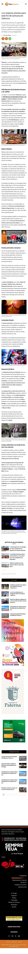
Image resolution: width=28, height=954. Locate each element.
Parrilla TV (24, 882)
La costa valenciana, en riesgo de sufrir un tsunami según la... (17, 593)
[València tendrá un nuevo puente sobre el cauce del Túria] (5, 564)
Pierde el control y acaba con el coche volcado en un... (9, 788)
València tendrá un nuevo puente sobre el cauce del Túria (17, 564)
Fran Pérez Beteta (7, 35)
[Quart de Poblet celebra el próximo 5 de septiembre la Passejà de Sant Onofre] (23, 765)
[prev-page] (2, 570)
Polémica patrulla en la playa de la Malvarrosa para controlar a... (18, 586)
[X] (6, 38)
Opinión (14, 907)
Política (14, 898)
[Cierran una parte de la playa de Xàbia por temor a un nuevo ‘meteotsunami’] (5, 615)
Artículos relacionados (14, 542)
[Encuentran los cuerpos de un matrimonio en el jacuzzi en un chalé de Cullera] (5, 608)
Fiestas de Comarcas (14, 902)
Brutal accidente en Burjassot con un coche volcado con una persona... (18, 601)
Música (19, 942)
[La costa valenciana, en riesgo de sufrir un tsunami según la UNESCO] (5, 594)
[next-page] (5, 570)
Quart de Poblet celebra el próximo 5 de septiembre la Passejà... (8, 765)
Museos (8, 942)
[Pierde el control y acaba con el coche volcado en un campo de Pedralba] (23, 789)
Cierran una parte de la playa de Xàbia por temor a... (18, 614)
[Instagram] (12, 936)
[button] (2, 4)
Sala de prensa (22, 887)
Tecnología (14, 900)
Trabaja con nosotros (20, 885)
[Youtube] (18, 936)
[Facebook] (2, 38)
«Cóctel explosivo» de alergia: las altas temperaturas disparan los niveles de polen (18, 548)
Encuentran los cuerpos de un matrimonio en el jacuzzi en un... (18, 608)
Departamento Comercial (19, 880)
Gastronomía (14, 942)
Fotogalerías (23, 875)
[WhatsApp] (9, 38)
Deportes (14, 895)
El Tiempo (14, 893)
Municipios (14, 904)
